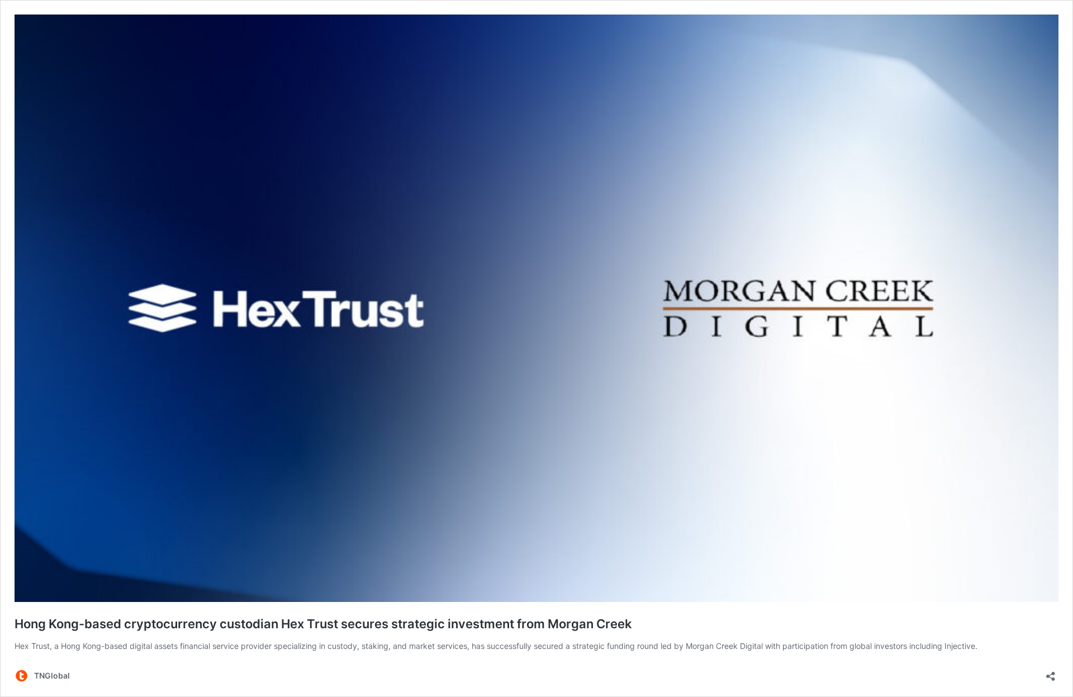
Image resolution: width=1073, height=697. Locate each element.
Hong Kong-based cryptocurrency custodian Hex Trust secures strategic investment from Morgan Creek (323, 624)
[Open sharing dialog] (1050, 672)
